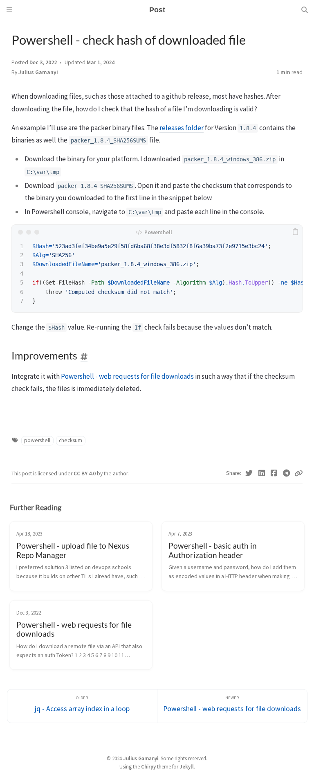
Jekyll (186, 766)
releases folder (181, 127)
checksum (70, 440)
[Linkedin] (262, 473)
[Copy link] (298, 473)
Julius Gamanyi (38, 72)
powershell (37, 440)
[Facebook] (274, 473)
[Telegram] (287, 473)
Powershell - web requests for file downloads (127, 376)
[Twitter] (249, 473)
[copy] (295, 232)
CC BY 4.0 (85, 473)
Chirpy (148, 766)
